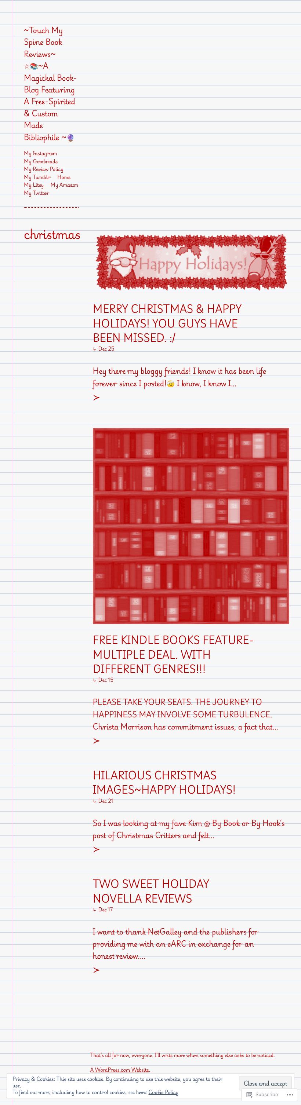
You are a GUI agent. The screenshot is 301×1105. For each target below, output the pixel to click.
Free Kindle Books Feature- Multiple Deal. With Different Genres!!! (173, 654)
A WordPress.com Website (119, 1070)
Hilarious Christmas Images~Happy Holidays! (164, 782)
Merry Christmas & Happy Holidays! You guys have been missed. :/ (167, 323)
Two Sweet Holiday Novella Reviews (151, 891)
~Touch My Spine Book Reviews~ (43, 42)
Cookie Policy (164, 1092)
